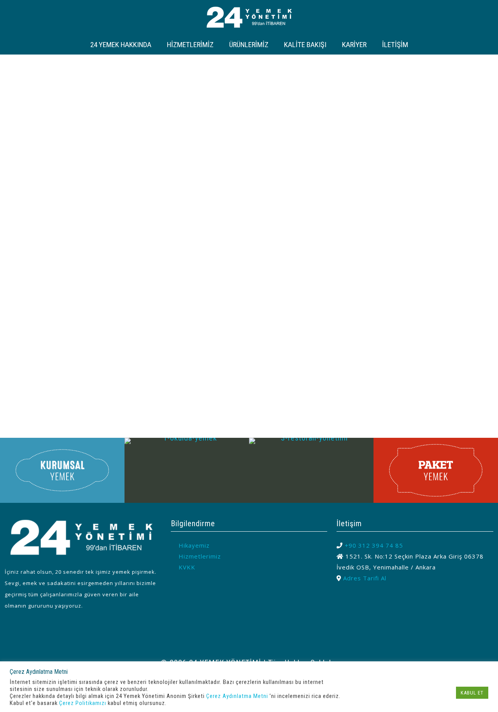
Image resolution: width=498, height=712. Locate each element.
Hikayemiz (194, 545)
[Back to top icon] (249, 643)
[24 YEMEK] (249, 16)
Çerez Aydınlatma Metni (237, 696)
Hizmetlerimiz (200, 556)
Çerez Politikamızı (82, 703)
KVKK (187, 567)
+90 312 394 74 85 (374, 545)
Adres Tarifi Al (364, 578)
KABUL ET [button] (472, 693)
